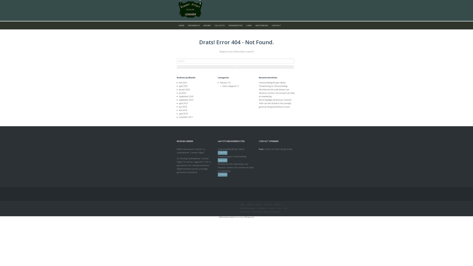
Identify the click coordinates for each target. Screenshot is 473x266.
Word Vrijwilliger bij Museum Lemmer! (275, 100)
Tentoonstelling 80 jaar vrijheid (272, 82)
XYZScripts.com (249, 217)
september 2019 (186, 100)
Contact (276, 25)
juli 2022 (182, 93)
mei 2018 (183, 110)
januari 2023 (184, 89)
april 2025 (183, 86)
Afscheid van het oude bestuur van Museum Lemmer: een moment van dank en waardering (277, 93)
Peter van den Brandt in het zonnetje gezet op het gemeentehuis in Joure (275, 105)
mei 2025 (183, 82)
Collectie (220, 25)
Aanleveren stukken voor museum (265, 212)
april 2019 (183, 103)
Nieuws (207, 25)
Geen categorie (229, 86)
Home (181, 25)
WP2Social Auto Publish (226, 217)
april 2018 (183, 113)
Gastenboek (261, 25)
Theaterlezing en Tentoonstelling (273, 86)
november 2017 (186, 117)
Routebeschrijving (247, 208)
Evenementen (235, 25)
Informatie (194, 25)
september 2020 (186, 96)
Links (249, 25)
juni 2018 (183, 106)
